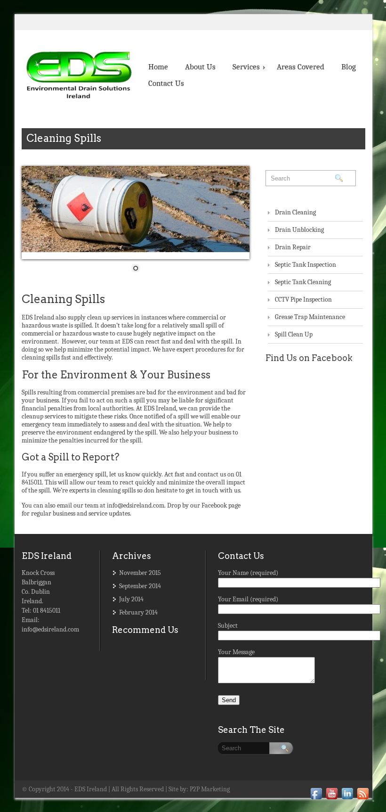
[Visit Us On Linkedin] (347, 797)
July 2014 (131, 599)
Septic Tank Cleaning (303, 282)
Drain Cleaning (295, 212)
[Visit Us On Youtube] (331, 797)
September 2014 (140, 586)
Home (158, 66)
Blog (348, 66)
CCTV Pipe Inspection (303, 299)
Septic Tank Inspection (305, 265)
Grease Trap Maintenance (310, 317)
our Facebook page (215, 505)
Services (246, 66)
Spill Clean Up (294, 334)
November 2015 (140, 573)
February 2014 (138, 612)
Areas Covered (300, 66)
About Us (200, 66)
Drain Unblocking (299, 230)
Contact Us (166, 83)
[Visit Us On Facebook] (316, 797)
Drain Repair (293, 247)
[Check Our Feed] (362, 797)
